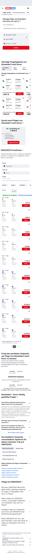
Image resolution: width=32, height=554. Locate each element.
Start (10, 551)
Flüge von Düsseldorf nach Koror (10, 475)
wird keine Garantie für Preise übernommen (11, 534)
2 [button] (17, 346)
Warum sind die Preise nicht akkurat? (13, 545)
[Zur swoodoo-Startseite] (10, 8)
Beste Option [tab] (15, 68)
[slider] (30, 181)
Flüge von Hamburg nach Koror (10, 477)
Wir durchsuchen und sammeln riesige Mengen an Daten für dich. (13, 541)
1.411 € (16, 21)
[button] (2, 8)
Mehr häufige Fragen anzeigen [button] (16, 432)
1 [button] (14, 346)
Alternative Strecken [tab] (7, 448)
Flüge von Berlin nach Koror (9, 472)
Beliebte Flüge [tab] (19, 448)
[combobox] (17, 166)
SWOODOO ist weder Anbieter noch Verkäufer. (12, 538)
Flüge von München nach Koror (10, 470)
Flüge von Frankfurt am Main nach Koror (12, 468)
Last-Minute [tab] (24, 68)
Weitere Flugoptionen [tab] (8, 459)
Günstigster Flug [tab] (5, 68)
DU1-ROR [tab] (12, 371)
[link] (13, 142)
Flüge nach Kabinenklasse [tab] (9, 452)
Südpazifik (15, 551)
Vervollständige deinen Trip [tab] (9, 455)
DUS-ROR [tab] (19, 371)
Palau (20, 551)
